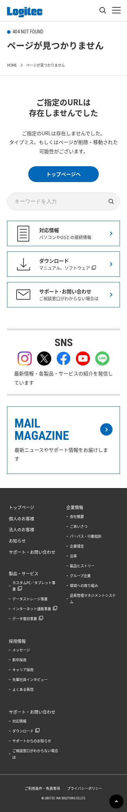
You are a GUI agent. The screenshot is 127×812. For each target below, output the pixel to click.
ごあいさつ (78, 526)
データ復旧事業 (24, 618)
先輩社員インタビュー (30, 679)
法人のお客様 (21, 529)
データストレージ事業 (30, 598)
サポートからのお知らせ (31, 740)
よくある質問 (23, 689)
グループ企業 (80, 575)
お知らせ (17, 541)
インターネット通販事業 (31, 608)
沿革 (73, 555)
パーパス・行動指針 (86, 536)
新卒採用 (19, 659)
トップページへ (63, 173)
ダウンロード (23, 730)
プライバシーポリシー (84, 788)
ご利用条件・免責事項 (42, 788)
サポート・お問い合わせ (32, 552)
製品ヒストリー (82, 565)
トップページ (21, 507)
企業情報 (74, 507)
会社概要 (77, 516)
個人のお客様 (21, 519)
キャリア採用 (23, 669)
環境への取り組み (84, 585)
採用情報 (17, 641)
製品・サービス (23, 573)
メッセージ (21, 649)
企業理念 (77, 546)
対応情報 (19, 721)
